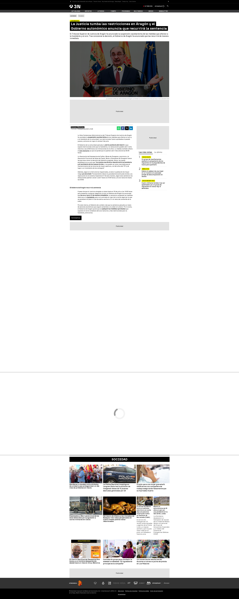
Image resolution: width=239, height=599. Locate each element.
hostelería (90, 197)
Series (150, 11)
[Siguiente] (168, 1)
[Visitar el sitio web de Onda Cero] (135, 583)
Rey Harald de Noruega (108, 1)
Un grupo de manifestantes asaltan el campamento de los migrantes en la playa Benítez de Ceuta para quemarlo (153, 162)
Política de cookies (144, 591)
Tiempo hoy (125, 1)
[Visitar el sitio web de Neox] (109, 583)
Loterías (100, 11)
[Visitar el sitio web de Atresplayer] (157, 583)
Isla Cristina (132, 1)
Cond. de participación (156, 591)
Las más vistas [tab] (145, 152)
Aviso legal (121, 591)
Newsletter (163, 11)
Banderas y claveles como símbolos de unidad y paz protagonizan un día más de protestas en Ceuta (84, 486)
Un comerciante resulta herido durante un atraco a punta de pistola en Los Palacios (152, 561)
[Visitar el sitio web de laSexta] (103, 583)
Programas (126, 11)
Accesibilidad (121, 594)
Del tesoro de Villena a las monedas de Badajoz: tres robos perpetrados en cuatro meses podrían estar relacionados (118, 518)
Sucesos (81, 16)
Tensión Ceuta (97, 1)
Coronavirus (75, 218)
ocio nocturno (84, 151)
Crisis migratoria (148, 180)
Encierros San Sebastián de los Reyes (82, 1)
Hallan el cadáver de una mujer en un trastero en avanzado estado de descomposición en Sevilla (152, 173)
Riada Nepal (118, 1)
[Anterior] (70, 1)
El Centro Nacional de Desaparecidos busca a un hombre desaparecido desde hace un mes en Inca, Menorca (84, 561)
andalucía (145, 169)
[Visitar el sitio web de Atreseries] (129, 583)
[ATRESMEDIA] (75, 583)
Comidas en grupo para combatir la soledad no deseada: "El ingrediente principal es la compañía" (117, 561)
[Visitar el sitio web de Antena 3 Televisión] (96, 583)
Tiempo (113, 11)
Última (148, 6)
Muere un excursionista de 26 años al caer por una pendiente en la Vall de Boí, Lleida (160, 510)
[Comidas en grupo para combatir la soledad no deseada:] (119, 549)
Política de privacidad (131, 591)
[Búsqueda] (168, 6)
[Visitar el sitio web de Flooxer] (166, 583)
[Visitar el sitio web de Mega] (122, 583)
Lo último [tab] (158, 152)
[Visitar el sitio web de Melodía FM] (148, 583)
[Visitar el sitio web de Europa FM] (142, 583)
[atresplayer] (160, 6)
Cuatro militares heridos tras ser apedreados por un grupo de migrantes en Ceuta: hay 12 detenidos (153, 185)
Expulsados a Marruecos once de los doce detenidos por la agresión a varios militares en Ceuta (84, 517)
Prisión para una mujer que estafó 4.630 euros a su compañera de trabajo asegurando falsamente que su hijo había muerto (151, 487)
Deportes (88, 11)
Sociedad (119, 459)
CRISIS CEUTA (146, 157)
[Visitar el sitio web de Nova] (116, 583)
